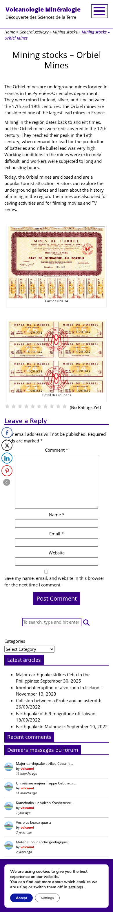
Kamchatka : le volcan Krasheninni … (45, 802)
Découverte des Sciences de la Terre (43, 12)
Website (57, 553)
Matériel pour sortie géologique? (42, 842)
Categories (14, 641)
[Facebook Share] (6, 432)
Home (9, 32)
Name (56, 514)
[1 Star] (7, 406)
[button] (86, 622)
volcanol (27, 768)
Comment (56, 450)
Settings (47, 898)
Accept (21, 898)
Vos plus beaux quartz (33, 822)
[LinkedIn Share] (6, 458)
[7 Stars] (45, 406)
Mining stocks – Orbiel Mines (56, 60)
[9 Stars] (58, 406)
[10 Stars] (65, 406)
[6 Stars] (39, 406)
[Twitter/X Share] (6, 445)
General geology (33, 32)
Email (56, 534)
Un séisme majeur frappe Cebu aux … (46, 783)
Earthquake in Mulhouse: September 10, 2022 (62, 726)
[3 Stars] (20, 406)
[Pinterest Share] (6, 470)
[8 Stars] (52, 406)
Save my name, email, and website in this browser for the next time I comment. (54, 581)
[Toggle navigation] (99, 11)
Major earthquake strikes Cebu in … (44, 763)
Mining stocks (65, 32)
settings (75, 887)
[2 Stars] (14, 406)
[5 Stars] (33, 406)
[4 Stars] (26, 406)
